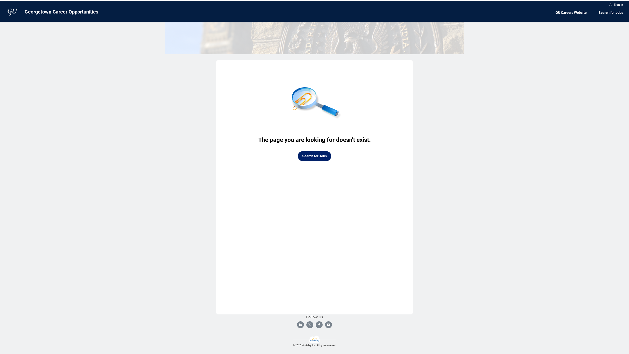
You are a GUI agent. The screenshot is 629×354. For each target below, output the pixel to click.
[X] (309, 324)
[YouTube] (328, 324)
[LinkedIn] (300, 324)
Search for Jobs (611, 13)
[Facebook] (319, 324)
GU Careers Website (571, 13)
